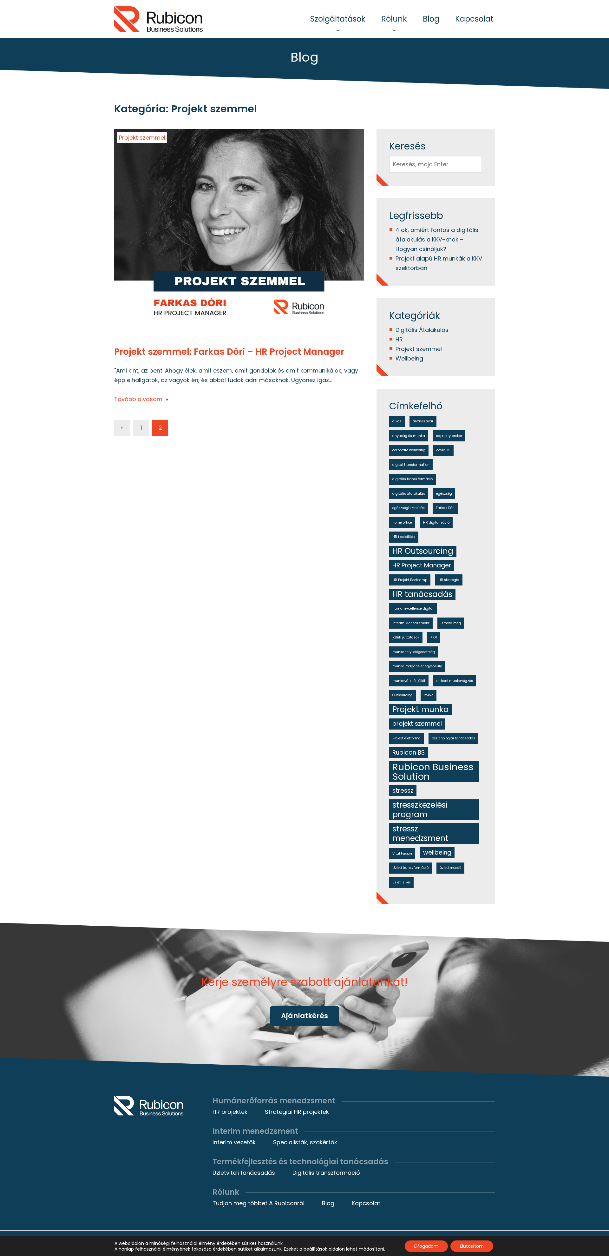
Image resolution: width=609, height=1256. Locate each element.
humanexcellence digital (413, 608)
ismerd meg (451, 623)
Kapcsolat (474, 19)
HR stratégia (448, 580)
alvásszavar (423, 421)
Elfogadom (426, 1246)
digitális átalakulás (408, 493)
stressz (402, 790)
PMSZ (428, 695)
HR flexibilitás (403, 536)
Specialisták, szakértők (305, 1142)
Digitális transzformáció (326, 1173)
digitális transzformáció (412, 479)
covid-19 (443, 450)
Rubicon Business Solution (433, 771)
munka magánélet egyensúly (417, 666)
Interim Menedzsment (410, 623)
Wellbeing (409, 358)
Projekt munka (420, 709)
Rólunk (394, 19)
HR (399, 339)
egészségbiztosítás (408, 508)
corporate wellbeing (408, 450)
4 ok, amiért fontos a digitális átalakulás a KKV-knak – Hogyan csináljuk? (437, 239)
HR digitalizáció (436, 522)
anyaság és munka (408, 435)
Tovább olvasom (138, 399)
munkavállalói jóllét (408, 680)
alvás (397, 421)
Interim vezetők (234, 1142)
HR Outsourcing (422, 551)
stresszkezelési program (420, 809)
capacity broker (449, 435)
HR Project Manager (421, 565)
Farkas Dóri (445, 508)
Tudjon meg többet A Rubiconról (258, 1203)
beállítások (315, 1249)
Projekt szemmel (142, 138)
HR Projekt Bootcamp (409, 580)
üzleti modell (450, 867)
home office (402, 522)
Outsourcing (402, 695)
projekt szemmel (417, 723)
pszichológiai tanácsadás (453, 738)
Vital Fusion (402, 853)
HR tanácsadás (422, 594)
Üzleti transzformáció (410, 867)
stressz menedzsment (420, 833)
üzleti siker (401, 882)
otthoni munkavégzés (454, 680)
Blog (431, 19)
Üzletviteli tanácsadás (244, 1173)
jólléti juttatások (405, 637)
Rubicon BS (408, 752)
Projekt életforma (406, 738)
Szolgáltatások (337, 19)
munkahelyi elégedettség (413, 652)
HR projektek (230, 1112)
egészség (444, 493)
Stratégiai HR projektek (297, 1112)
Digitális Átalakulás (422, 330)
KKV (433, 637)
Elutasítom (472, 1246)
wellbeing (437, 852)
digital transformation (410, 464)
